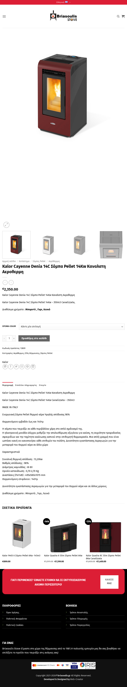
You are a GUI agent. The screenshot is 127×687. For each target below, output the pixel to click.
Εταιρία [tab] (42, 385)
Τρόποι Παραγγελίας (80, 625)
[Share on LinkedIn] (33, 366)
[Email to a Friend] (21, 366)
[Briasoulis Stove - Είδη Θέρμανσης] (63, 16)
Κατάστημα (24, 261)
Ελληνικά (60, 2)
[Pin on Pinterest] (27, 366)
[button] (4, 16)
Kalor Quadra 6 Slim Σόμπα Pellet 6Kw (63, 555)
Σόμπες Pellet (39, 261)
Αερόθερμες (54, 261)
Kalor (5, 362)
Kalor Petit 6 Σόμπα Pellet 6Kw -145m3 (21, 555)
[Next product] (5, 282)
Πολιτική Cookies (14, 625)
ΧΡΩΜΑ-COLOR (9, 326)
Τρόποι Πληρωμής (79, 618)
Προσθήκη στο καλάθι (34, 338)
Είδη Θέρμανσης (32, 353)
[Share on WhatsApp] (5, 366)
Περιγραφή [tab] (7, 385)
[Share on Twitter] (16, 366)
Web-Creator (76, 679)
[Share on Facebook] (10, 366)
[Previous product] (11, 282)
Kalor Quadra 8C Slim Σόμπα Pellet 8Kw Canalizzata (103, 557)
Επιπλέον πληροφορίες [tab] (26, 385)
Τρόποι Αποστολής (79, 612)
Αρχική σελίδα (9, 261)
